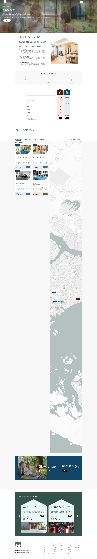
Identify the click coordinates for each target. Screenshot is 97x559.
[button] (54, 413)
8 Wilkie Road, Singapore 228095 (38, 157)
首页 (4, 6)
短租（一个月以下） (17, 25)
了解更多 (60, 118)
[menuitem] (65, 2)
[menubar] (69, 2)
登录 (87, 1)
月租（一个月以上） (7, 25)
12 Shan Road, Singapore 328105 (21, 157)
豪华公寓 (36, 139)
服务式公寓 (41, 139)
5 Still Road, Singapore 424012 (38, 184)
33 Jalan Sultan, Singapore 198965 (21, 183)
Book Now (6, 20)
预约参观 (81, 1)
